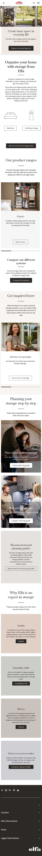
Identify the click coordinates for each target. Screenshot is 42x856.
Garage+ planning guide (21, 521)
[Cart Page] (38, 3)
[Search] (34, 3)
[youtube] (18, 790)
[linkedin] (10, 790)
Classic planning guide (21, 465)
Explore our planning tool (21, 48)
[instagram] (6, 790)
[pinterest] (14, 790)
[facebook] (2, 790)
